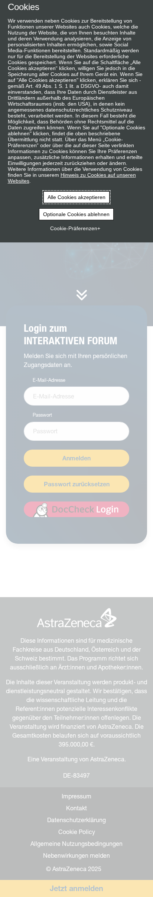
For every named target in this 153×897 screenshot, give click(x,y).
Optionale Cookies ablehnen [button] (76, 214)
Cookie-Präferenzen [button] (73, 228)
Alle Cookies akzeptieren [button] (76, 197)
